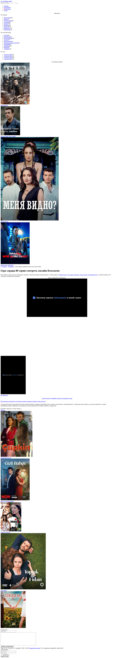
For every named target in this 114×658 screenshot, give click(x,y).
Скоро (6, 10)
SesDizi (6, 35)
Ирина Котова (8, 38)
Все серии (57, 398)
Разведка (76, 274)
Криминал (7, 28)
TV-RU (6, 1)
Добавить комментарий (7, 646)
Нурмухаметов (8, 41)
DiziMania (7, 46)
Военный (6, 25)
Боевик (6, 23)
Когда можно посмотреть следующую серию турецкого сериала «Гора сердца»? (23, 401)
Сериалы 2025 (8, 59)
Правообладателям (34, 648)
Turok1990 (7, 44)
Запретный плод (93, 274)
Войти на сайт (4, 656)
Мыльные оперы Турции (11, 43)
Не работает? (4, 395)
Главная (6, 6)
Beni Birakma (7, 37)
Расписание (7, 7)
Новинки (7, 9)
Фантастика (7, 29)
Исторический (8, 20)
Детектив (6, 22)
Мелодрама (7, 17)
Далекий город (63, 274)
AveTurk (6, 40)
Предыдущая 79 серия (48, 398)
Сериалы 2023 (8, 56)
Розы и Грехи (84, 274)
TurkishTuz (7, 49)
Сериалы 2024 (8, 57)
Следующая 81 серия (66, 398)
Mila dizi (6, 47)
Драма (6, 19)
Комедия (6, 26)
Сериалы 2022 (8, 54)
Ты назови (71, 274)
